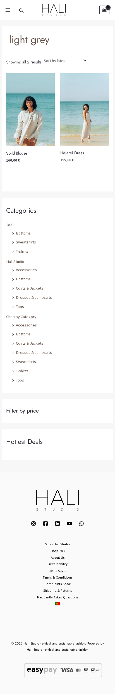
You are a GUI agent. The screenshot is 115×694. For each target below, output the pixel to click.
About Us (57, 557)
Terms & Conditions (57, 577)
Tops (20, 306)
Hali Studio (15, 261)
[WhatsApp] (81, 523)
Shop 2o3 (58, 550)
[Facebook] (45, 523)
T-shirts (22, 251)
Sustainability (57, 564)
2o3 (9, 224)
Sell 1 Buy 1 (57, 570)
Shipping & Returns (57, 590)
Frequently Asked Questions (57, 597)
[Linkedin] (57, 523)
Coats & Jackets (29, 288)
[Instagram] (33, 523)
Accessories (26, 269)
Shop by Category (21, 316)
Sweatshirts (26, 242)
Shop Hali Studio (57, 544)
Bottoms (23, 233)
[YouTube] (69, 523)
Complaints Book (57, 583)
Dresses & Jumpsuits (34, 297)
